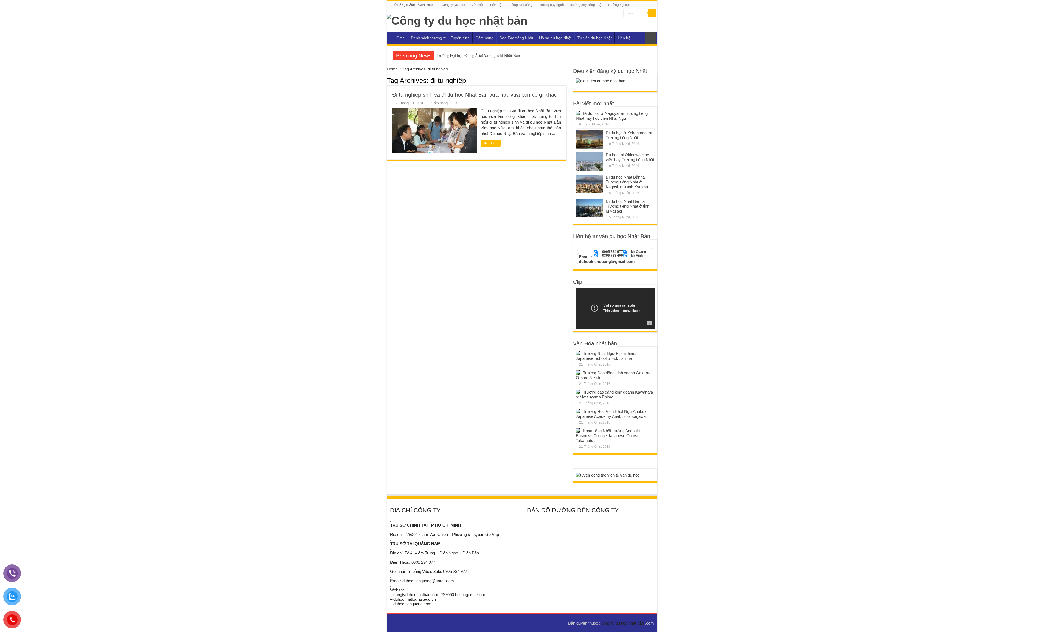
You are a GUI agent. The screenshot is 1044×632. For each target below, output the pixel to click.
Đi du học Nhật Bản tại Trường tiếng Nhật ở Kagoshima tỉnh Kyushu (627, 182)
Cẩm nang (484, 38)
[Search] (652, 13)
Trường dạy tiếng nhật (585, 5)
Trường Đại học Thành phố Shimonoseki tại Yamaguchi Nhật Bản (492, 55)
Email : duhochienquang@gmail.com (607, 259)
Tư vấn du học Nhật (594, 38)
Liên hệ (495, 5)
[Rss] (619, 13)
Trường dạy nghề (551, 5)
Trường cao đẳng (520, 5)
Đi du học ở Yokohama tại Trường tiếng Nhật (629, 135)
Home (392, 69)
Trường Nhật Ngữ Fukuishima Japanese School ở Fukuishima (606, 356)
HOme (399, 38)
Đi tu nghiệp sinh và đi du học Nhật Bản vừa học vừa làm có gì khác (474, 95)
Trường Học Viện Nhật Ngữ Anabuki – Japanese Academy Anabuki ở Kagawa (613, 414)
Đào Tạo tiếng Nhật (516, 38)
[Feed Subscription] (564, 80)
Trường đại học (619, 5)
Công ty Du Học (453, 5)
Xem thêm (490, 143)
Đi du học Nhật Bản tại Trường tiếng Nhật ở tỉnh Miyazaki (627, 206)
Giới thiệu (477, 5)
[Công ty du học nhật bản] (457, 19)
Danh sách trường (426, 38)
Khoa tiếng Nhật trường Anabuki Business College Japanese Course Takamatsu (608, 435)
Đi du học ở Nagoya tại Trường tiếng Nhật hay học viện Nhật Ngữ (612, 116)
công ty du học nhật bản (623, 623)
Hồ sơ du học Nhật (555, 38)
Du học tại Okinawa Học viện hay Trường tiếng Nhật (630, 157)
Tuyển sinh (460, 38)
